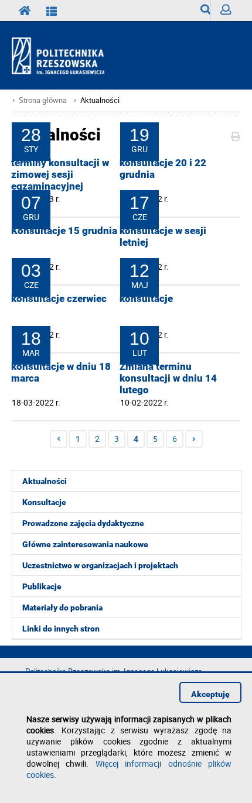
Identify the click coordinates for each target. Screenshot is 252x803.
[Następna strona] (194, 439)
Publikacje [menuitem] (42, 586)
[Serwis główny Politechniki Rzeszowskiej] (25, 10)
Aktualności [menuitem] (44, 481)
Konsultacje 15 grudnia (64, 230)
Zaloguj (225, 10)
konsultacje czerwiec (59, 298)
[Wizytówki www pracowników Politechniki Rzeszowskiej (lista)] (52, 10)
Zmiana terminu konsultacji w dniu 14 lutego (168, 378)
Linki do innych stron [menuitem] (61, 628)
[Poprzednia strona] (58, 439)
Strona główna (43, 100)
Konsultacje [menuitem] (44, 502)
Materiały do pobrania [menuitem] (62, 607)
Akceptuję (210, 694)
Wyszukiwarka (200, 10)
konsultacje (146, 298)
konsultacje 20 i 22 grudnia (163, 168)
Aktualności (100, 100)
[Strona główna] (63, 56)
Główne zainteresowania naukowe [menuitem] (85, 544)
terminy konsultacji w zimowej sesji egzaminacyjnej (60, 174)
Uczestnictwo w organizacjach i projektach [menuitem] (100, 565)
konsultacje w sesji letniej (163, 236)
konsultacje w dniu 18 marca (61, 372)
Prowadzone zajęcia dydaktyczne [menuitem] (83, 523)
